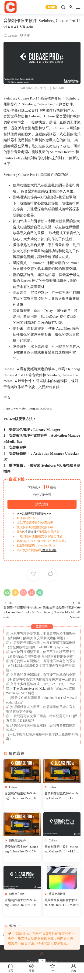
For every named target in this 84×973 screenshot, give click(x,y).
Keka (42, 688)
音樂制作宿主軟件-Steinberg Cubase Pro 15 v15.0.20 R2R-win (21, 796)
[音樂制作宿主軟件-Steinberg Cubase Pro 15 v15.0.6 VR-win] (61, 771)
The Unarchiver (24, 688)
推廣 (27, 35)
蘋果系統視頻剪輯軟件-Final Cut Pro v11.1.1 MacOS (62, 902)
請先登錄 (42, 504)
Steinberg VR (51, 465)
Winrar (10, 693)
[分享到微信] (7, 592)
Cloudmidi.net (11, 7)
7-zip (24, 693)
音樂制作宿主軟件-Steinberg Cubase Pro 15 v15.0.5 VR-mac (21, 849)
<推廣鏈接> (30, 532)
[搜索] (63, 7)
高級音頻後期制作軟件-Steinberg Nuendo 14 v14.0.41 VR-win (61, 612)
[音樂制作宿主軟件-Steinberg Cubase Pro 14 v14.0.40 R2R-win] (61, 824)
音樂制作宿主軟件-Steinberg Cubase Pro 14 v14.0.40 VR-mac (21, 902)
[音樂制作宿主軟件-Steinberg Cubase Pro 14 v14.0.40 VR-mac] (22, 877)
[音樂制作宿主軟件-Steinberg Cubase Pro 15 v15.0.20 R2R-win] (22, 771)
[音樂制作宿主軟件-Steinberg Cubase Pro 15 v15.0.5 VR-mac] (22, 824)
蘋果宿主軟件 (17, 840)
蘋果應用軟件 (57, 894)
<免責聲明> (48, 550)
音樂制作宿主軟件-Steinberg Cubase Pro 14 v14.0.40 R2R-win (61, 849)
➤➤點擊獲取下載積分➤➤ (34, 513)
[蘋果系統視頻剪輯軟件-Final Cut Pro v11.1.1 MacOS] (61, 877)
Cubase (12, 35)
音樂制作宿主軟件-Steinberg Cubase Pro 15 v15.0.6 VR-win (23, 612)
